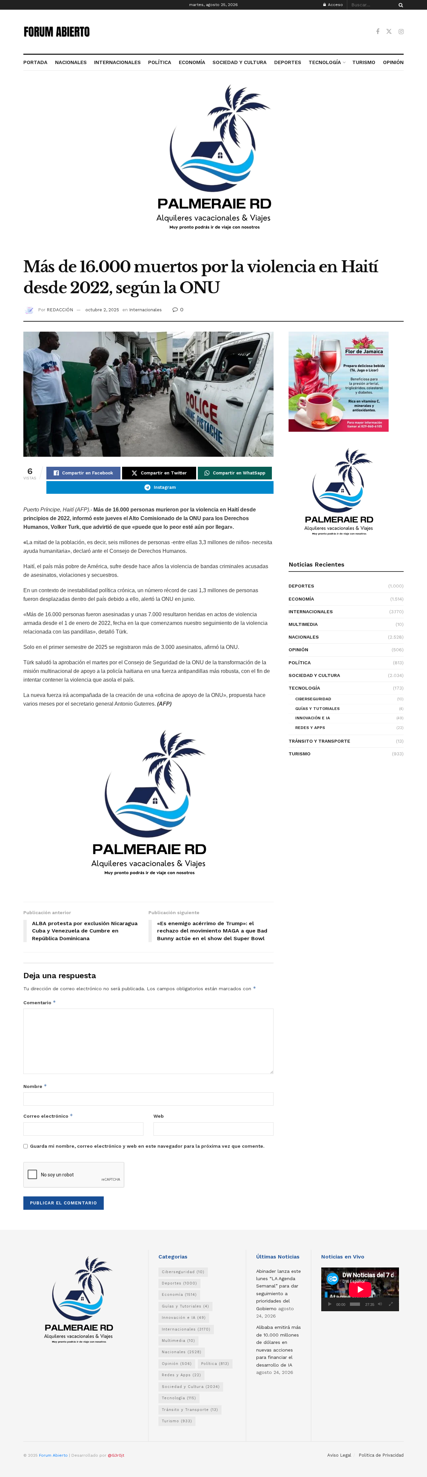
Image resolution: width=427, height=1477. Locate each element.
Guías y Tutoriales (317, 708)
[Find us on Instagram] (401, 32)
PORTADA (35, 62)
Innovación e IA (312, 718)
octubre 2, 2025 (102, 309)
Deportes (301, 586)
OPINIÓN (393, 62)
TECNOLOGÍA (325, 62)
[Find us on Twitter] (389, 32)
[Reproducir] (330, 1304)
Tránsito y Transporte (319, 741)
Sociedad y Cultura (314, 675)
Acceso (335, 4)
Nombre (35, 1086)
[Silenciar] (380, 1304)
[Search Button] (399, 5)
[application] (360, 1289)
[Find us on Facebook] (377, 32)
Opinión (298, 649)
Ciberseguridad (313, 699)
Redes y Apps (310, 727)
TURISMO (363, 62)
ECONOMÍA (192, 62)
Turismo (300, 753)
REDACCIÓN (60, 309)
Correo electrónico (48, 1116)
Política (300, 662)
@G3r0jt (116, 1455)
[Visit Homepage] (56, 31)
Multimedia (303, 624)
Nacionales (304, 637)
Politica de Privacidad (381, 1455)
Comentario (39, 1002)
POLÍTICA (159, 62)
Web (158, 1116)
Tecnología (304, 688)
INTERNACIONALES (117, 62)
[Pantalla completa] (390, 1304)
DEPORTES (287, 62)
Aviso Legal (339, 1455)
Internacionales (145, 309)
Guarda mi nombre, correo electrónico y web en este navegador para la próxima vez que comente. (147, 1146)
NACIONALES (70, 62)
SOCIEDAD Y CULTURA (239, 62)
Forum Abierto (54, 1455)
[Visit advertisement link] (213, 167)
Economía (301, 599)
